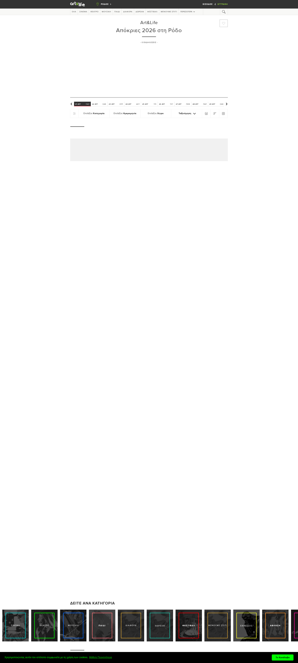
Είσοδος (208, 4)
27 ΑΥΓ (183, 104)
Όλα (74, 12)
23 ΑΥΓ (116, 104)
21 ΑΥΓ (82, 104)
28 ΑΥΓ (200, 104)
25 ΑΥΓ (149, 104)
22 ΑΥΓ (99, 104)
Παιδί (117, 12)
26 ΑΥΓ (166, 104)
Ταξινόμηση (185, 113)
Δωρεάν (140, 12)
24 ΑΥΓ (133, 104)
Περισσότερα (186, 12)
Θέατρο (94, 12)
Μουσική (106, 12)
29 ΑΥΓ (216, 104)
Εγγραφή (223, 4)
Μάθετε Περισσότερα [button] (100, 657)
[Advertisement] (149, 69)
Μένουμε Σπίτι (169, 12)
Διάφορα (127, 12)
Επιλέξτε (94, 113)
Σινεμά (83, 12)
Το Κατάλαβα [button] (283, 657)
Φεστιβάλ (152, 12)
